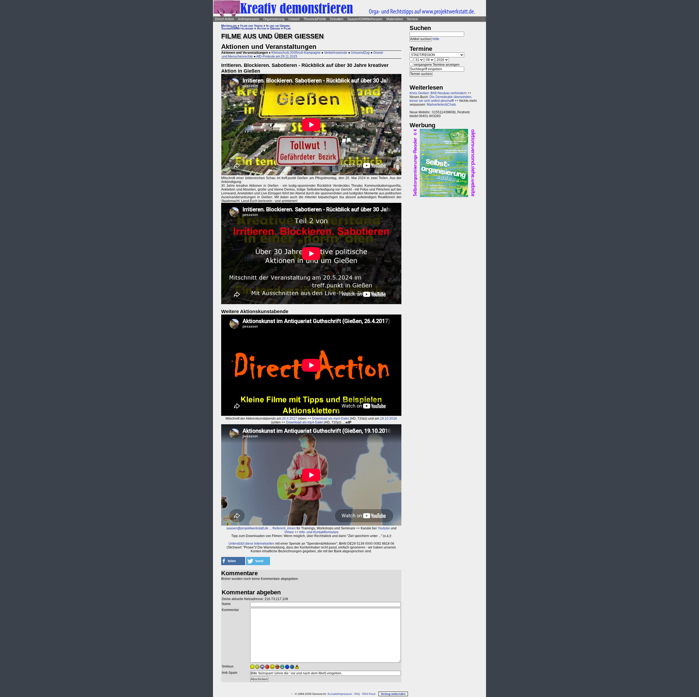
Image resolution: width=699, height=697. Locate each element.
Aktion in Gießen (268, 28)
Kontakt (332, 693)
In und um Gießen (278, 26)
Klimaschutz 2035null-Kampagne (296, 53)
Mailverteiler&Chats (441, 104)
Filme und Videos (251, 26)
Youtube (384, 528)
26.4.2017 (289, 418)
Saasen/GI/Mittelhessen (365, 19)
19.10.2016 (388, 418)
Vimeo (289, 532)
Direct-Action (224, 19)
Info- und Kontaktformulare (319, 532)
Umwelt (294, 19)
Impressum (345, 693)
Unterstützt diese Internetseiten (251, 543)
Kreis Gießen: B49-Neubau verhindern (438, 93)
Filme (287, 28)
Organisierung (274, 19)
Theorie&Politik (314, 19)
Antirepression (248, 19)
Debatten (336, 19)
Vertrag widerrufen (393, 693)
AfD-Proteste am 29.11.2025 (276, 56)
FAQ (357, 693)
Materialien (394, 19)
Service (412, 19)
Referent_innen (284, 528)
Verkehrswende (335, 53)
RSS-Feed (368, 693)
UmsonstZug (360, 53)
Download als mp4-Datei (330, 418)
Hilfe (436, 39)
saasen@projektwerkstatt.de (247, 528)
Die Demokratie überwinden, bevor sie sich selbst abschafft (441, 99)
